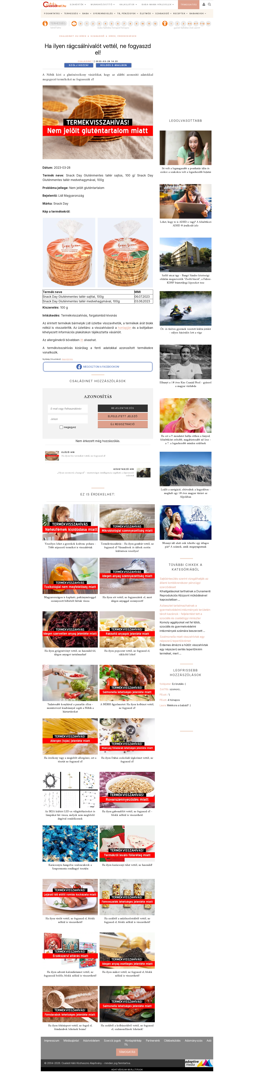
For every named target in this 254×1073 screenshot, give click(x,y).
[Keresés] (209, 3)
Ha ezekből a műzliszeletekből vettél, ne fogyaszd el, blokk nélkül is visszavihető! (127, 920)
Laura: (175, 705)
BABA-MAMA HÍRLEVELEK (156, 4)
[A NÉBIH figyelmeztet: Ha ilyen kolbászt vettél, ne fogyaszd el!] (127, 683)
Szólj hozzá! (79, 65)
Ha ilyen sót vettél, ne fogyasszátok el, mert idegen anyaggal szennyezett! (127, 599)
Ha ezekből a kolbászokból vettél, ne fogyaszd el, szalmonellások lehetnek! (127, 1027)
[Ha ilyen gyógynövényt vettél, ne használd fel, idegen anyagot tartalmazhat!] (70, 629)
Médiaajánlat (71, 1040)
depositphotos (67, 359)
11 (149, 23)
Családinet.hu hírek (73, 36)
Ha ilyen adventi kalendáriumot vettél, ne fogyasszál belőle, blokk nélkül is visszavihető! (70, 974)
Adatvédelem (91, 1040)
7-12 (202, 23)
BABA (85, 13)
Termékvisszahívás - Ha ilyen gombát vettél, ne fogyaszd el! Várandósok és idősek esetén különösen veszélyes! (127, 548)
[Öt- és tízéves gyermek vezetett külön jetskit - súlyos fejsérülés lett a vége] (185, 308)
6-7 (196, 23)
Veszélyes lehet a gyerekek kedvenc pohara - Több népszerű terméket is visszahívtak (70, 546)
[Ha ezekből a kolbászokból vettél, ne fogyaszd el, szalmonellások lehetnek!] (127, 1004)
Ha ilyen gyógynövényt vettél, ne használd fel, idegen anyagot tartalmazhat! (70, 653)
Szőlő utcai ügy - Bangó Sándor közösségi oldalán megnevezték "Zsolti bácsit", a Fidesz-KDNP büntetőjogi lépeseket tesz (185, 279)
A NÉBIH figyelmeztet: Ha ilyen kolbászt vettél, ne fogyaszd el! (127, 706)
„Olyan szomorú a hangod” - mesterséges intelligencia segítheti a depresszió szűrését (95, 474)
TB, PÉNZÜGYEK (126, 13)
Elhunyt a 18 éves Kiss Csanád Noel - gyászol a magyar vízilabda (185, 384)
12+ (208, 23)
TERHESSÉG (71, 13)
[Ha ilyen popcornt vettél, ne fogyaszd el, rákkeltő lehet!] (127, 629)
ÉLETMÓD (145, 13)
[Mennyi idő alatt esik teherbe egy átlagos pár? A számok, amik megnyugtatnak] (185, 522)
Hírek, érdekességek (123, 36)
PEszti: (165, 694)
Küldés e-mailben (113, 65)
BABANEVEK (197, 13)
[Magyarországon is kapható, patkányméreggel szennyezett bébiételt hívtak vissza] (70, 576)
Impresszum (51, 1040)
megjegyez (70, 427)
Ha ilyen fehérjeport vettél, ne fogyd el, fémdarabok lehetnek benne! (70, 1027)
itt (81, 340)
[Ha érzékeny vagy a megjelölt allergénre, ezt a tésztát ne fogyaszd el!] (70, 736)
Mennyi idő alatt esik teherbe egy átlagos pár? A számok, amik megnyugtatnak (185, 545)
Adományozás (194, 1040)
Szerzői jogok (112, 1040)
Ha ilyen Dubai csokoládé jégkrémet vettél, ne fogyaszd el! (127, 760)
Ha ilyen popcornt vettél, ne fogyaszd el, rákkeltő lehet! (127, 653)
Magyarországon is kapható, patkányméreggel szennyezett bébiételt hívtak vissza (70, 599)
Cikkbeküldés (172, 1040)
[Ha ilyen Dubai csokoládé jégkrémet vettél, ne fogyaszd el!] (127, 736)
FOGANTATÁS (52, 13)
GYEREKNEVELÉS (103, 13)
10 (143, 23)
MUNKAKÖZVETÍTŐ (101, 4)
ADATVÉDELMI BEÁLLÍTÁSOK (127, 1069)
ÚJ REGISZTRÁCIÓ (123, 424)
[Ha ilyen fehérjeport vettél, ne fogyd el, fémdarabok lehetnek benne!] (70, 1004)
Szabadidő (98, 36)
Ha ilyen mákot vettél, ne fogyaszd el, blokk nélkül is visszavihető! (127, 974)
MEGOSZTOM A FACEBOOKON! (100, 366)
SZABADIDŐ (162, 13)
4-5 (189, 23)
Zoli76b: (170, 689)
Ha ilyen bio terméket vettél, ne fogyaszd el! (83, 456)
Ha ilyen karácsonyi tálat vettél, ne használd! (127, 865)
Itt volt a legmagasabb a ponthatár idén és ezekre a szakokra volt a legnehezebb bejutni (185, 170)
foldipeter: (173, 683)
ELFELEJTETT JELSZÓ (123, 416)
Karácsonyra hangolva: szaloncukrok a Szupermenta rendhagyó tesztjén (70, 867)
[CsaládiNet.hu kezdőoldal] (54, 4)
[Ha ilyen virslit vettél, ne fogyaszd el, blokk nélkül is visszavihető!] (70, 897)
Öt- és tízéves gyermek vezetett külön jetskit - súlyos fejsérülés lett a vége (185, 331)
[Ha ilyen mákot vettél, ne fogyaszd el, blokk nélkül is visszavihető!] (127, 950)
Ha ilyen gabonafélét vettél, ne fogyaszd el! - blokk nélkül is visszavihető (127, 813)
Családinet (85, 61)
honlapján (124, 327)
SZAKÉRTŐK (77, 4)
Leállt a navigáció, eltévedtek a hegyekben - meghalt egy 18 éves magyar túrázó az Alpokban (185, 493)
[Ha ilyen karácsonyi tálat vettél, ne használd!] (127, 843)
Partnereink (153, 1040)
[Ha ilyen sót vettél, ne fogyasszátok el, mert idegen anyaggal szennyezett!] (127, 576)
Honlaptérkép (133, 1040)
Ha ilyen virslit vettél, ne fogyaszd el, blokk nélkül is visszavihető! (70, 920)
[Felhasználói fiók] (203, 3)
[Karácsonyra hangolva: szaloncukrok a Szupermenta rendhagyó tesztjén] (70, 843)
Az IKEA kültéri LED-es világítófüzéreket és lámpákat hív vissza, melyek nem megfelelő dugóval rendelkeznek (70, 815)
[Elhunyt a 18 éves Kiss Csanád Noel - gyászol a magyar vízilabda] (185, 362)
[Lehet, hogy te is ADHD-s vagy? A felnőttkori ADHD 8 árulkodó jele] (185, 201)
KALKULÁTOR (127, 4)
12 (155, 23)
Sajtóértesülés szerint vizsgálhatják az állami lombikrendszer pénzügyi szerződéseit (184, 583)
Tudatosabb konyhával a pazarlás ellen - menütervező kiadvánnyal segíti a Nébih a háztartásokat (70, 708)
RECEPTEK (179, 13)
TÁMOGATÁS (189, 4)
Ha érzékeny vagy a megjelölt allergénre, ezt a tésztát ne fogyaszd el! (70, 760)
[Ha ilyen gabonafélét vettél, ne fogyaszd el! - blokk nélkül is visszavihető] (127, 790)
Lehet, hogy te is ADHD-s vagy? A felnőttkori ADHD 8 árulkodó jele (185, 224)
